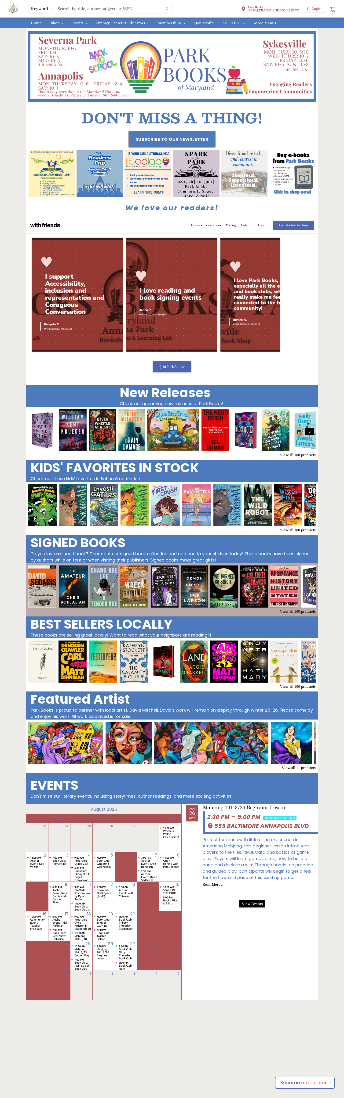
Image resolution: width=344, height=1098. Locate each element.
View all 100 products (298, 455)
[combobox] (41, 8)
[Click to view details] (42, 430)
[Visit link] (292, 173)
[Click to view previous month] (32, 809)
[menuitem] (36, 23)
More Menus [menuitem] (265, 23)
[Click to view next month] (175, 809)
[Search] (167, 9)
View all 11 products (299, 767)
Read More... (213, 884)
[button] (270, 9)
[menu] (172, 23)
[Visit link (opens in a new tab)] (52, 173)
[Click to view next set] (34, 431)
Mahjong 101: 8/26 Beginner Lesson (245, 807)
